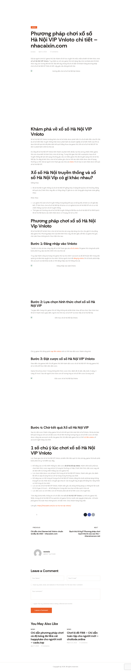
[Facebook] (89, 514)
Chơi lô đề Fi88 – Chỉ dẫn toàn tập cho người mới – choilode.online (82, 636)
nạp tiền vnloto (56, 351)
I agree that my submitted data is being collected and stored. (52, 604)
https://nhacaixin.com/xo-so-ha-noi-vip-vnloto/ (54, 506)
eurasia (46, 552)
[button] (97, 514)
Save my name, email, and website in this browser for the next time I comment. (58, 585)
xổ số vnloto (74, 248)
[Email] (93, 514)
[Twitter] (85, 514)
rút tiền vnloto (89, 437)
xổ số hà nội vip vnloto (72, 466)
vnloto (71, 162)
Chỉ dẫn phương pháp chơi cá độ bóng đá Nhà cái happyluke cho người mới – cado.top (47, 637)
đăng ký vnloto (78, 258)
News (34, 27)
